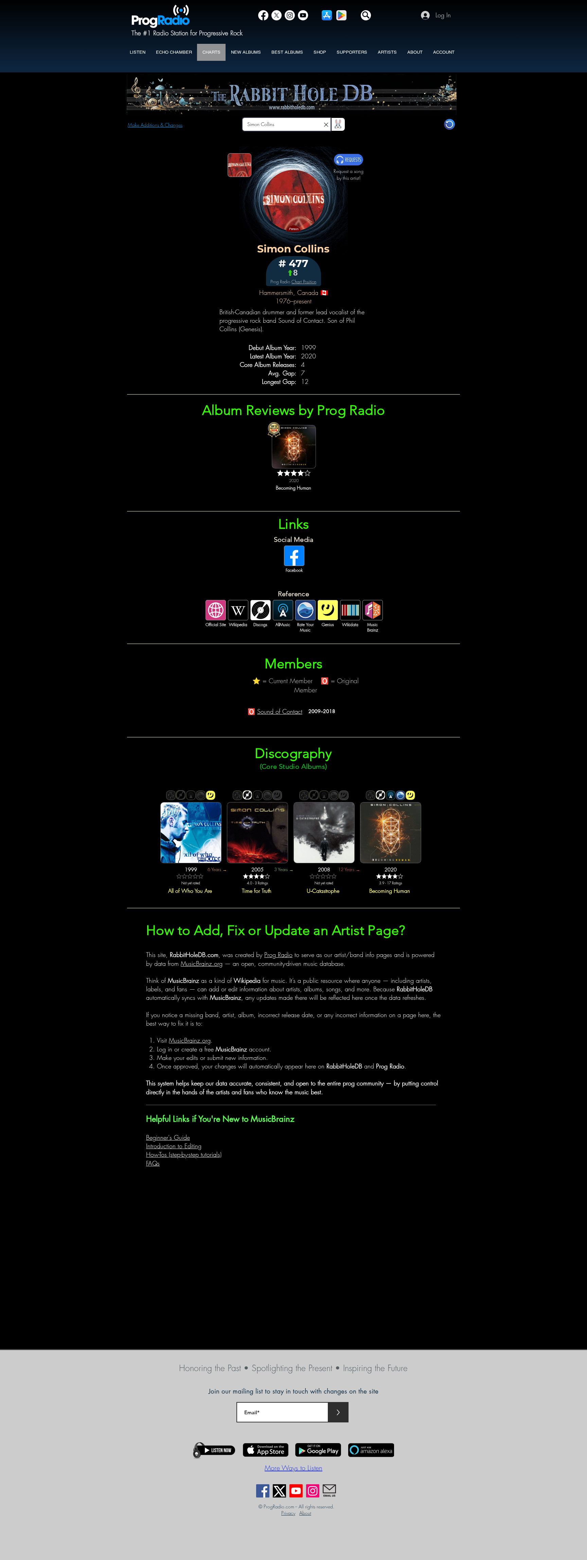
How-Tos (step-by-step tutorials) (183, 1154)
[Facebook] (263, 15)
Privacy (288, 1513)
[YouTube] (303, 15)
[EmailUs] (329, 1490)
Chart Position (303, 282)
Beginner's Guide (168, 1137)
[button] (366, 15)
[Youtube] (296, 1490)
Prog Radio (278, 955)
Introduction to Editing (173, 1146)
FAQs (153, 1163)
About (305, 1513)
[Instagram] (290, 15)
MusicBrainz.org (202, 963)
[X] (276, 15)
